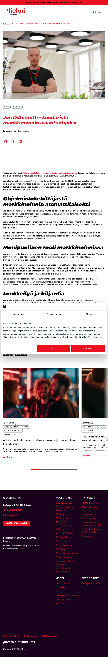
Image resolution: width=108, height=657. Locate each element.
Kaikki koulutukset (65, 503)
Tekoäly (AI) (61, 549)
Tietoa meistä (62, 583)
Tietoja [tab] (89, 314)
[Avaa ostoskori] (94, 12)
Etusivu (6, 23)
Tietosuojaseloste (11, 636)
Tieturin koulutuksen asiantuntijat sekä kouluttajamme (49, 173)
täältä (21, 549)
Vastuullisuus (62, 603)
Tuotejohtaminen (64, 557)
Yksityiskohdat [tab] (54, 314)
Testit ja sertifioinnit (91, 583)
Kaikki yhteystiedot (16, 523)
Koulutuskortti (89, 514)
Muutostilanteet (89, 518)
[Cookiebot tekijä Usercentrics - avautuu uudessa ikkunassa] (93, 306)
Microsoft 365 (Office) (66, 533)
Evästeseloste (31, 636)
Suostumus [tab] (18, 314)
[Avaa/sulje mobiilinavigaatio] (99, 12)
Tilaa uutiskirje (63, 599)
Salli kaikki (88, 348)
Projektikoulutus (64, 545)
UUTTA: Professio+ (90, 503)
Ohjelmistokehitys (64, 537)
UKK (58, 591)
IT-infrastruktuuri (64, 518)
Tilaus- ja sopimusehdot (67, 595)
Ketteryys (60, 529)
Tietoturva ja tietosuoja (67, 553)
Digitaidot (60, 514)
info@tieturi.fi (10, 515)
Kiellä (53, 348)
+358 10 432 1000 (12, 510)
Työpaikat (60, 587)
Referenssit (87, 536)
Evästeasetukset (50, 636)
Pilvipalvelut (61, 541)
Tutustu (78, 2)
